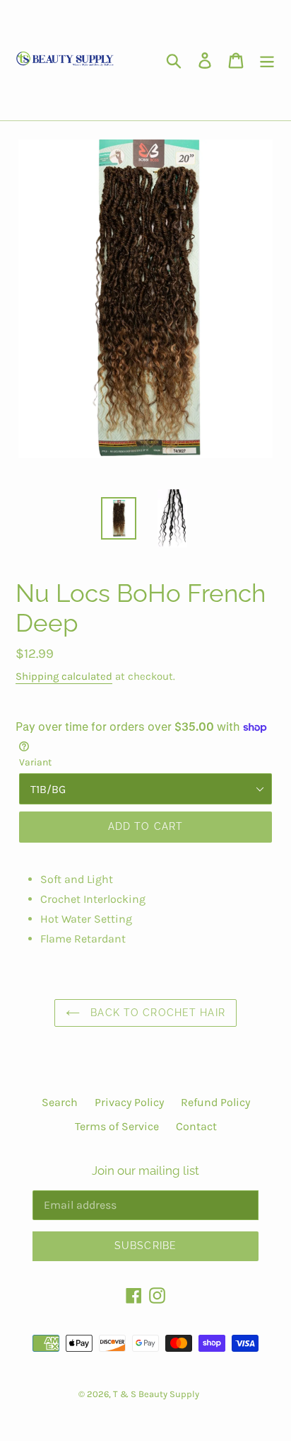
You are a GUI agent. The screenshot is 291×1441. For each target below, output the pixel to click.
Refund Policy (215, 1102)
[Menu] (267, 60)
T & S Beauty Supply (156, 1394)
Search (60, 1102)
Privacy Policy (129, 1102)
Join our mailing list (145, 1170)
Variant (35, 762)
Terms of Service (117, 1126)
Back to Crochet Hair (156, 1012)
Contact (196, 1126)
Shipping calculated (64, 676)
